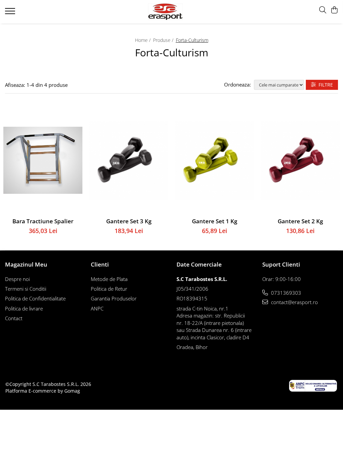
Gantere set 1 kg (214, 221)
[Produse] (11, 13)
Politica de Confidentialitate (35, 298)
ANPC (97, 308)
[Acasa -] (171, 11)
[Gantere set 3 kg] (128, 160)
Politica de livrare (24, 308)
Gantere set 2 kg (300, 221)
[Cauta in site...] (322, 10)
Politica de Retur (109, 288)
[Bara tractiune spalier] (42, 160)
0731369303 (285, 292)
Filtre (324, 84)
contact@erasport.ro (294, 302)
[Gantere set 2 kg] (300, 160)
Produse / (164, 40)
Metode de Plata (109, 279)
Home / (143, 40)
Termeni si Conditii (25, 288)
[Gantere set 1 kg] (214, 160)
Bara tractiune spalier (42, 221)
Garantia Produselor (114, 298)
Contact (13, 318)
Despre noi (17, 279)
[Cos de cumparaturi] (334, 10)
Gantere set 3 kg (128, 221)
